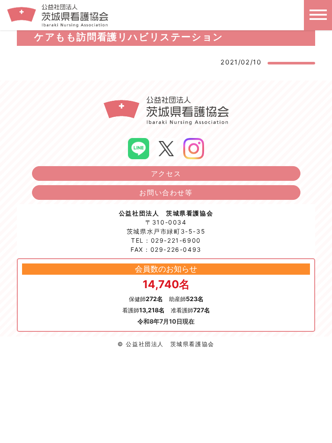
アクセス (166, 173)
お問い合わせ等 (165, 192)
